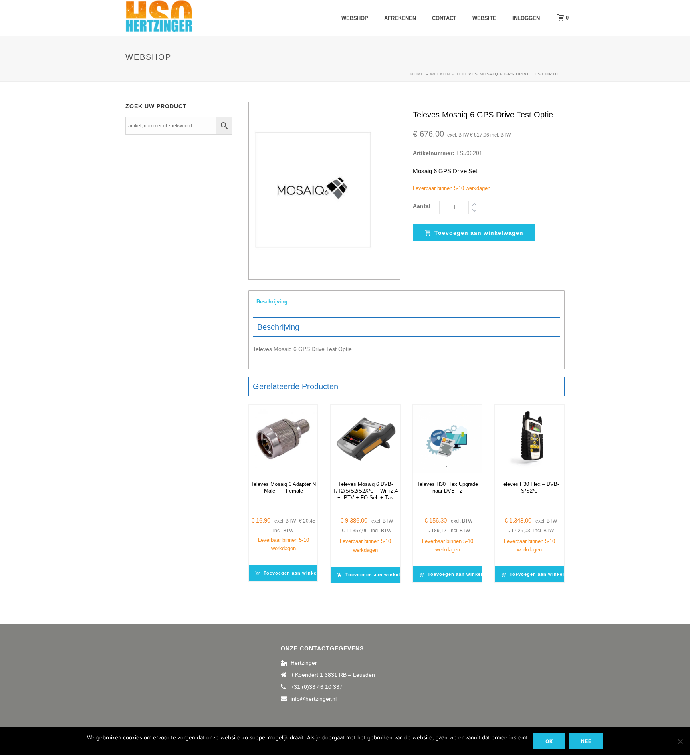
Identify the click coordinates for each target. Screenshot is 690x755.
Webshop (354, 18)
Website (484, 18)
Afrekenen (400, 18)
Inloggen (526, 18)
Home (417, 74)
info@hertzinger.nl (314, 699)
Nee (586, 741)
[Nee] (680, 741)
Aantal (421, 206)
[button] (296, 573)
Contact (444, 18)
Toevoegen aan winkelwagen (478, 233)
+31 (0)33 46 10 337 (317, 687)
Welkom (440, 74)
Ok (549, 741)
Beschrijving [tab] (272, 302)
